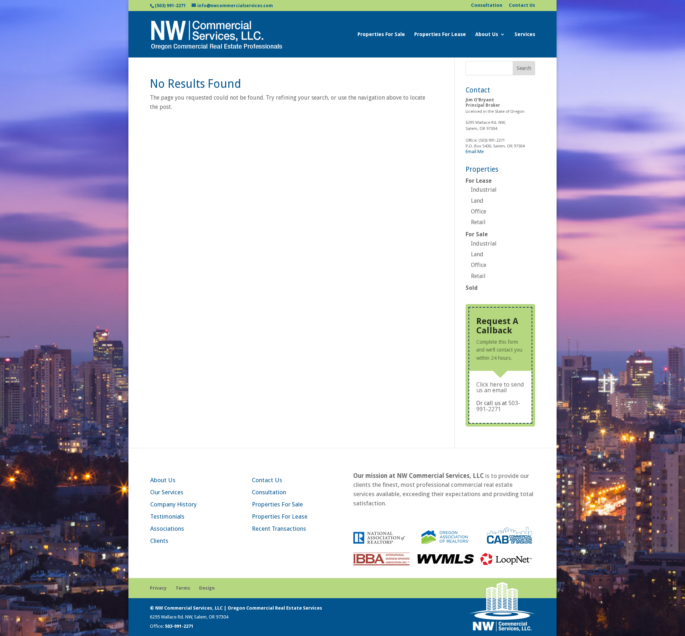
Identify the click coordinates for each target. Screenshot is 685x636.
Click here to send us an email (500, 387)
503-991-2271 (498, 406)
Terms (183, 588)
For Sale (477, 234)
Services (524, 34)
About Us (486, 34)
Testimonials (167, 516)
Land (477, 200)
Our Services (166, 492)
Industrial (484, 189)
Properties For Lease (440, 34)
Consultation (486, 5)
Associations (167, 528)
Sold (472, 287)
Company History (173, 504)
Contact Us (522, 5)
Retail (478, 222)
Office (478, 211)
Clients (159, 540)
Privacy (158, 588)
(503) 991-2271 (170, 5)
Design (207, 588)
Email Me (475, 151)
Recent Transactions (279, 528)
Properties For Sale (381, 34)
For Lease (479, 180)
